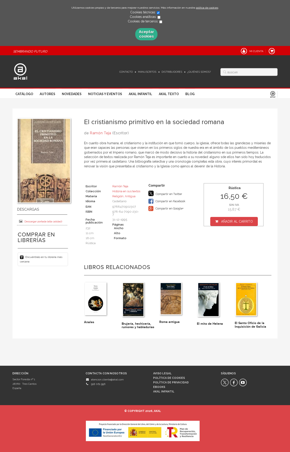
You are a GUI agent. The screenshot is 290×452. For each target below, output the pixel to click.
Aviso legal (162, 373)
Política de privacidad (171, 382)
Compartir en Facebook (170, 201)
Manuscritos (147, 71)
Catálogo (24, 94)
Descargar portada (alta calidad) (43, 221)
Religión (117, 196)
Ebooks (159, 387)
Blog (190, 94)
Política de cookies (169, 378)
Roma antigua (169, 322)
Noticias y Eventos (105, 94)
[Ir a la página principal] (20, 71)
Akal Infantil (140, 94)
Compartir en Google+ (169, 208)
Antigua (130, 196)
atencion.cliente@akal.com (107, 379)
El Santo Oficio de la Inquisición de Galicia (250, 324)
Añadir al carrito (237, 221)
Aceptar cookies (146, 34)
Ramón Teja (100, 133)
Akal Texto (169, 94)
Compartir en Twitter (168, 194)
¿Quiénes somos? (199, 71)
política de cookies (207, 7)
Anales (89, 322)
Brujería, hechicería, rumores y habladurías (138, 325)
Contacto (126, 71)
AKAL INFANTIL (163, 391)
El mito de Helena (210, 324)
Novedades (72, 94)
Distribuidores (172, 71)
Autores (47, 94)
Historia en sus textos (126, 191)
